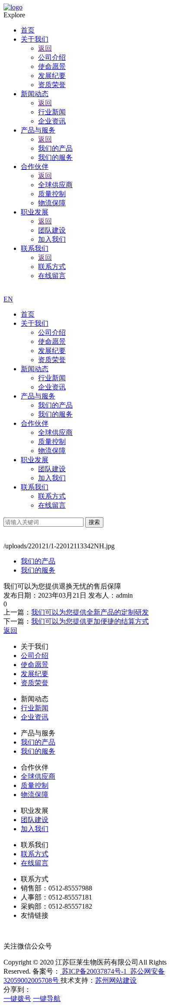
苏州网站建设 (116, 980)
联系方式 (52, 496)
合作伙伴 (34, 423)
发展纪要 (52, 350)
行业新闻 (52, 378)
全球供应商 (55, 432)
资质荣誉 (52, 359)
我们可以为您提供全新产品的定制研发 (90, 612)
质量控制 (52, 441)
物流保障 (52, 450)
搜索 (94, 522)
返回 (45, 48)
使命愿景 (52, 341)
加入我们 (52, 478)
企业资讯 (52, 387)
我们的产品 (55, 405)
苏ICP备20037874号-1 (93, 971)
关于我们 (34, 323)
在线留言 (52, 505)
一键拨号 (17, 998)
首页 (28, 314)
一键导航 (47, 998)
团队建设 (52, 469)
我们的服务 (55, 414)
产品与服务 (38, 396)
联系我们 (34, 487)
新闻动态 (34, 368)
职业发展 (34, 459)
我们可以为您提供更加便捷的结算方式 (90, 621)
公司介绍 (52, 332)
